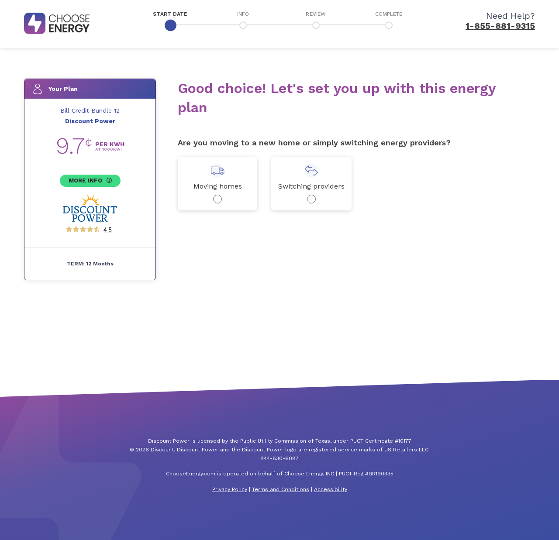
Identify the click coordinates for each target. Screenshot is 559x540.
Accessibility (330, 489)
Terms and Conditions (280, 489)
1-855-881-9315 (500, 26)
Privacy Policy (229, 489)
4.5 (108, 230)
